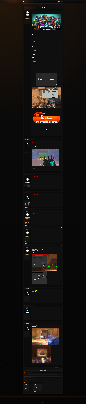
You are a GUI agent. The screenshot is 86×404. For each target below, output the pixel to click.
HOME (37, 1)
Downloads (40, 398)
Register (62, 1)
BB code (35, 384)
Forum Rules (35, 391)
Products (35, 398)
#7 (61, 245)
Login (59, 1)
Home (32, 398)
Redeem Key (49, 1)
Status (45, 1)
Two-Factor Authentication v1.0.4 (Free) (39, 401)
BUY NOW (43, 1)
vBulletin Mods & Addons (46, 401)
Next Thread (45, 370)
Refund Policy (43, 398)
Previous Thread (41, 370)
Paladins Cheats (43, 7)
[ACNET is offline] (27, 15)
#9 (61, 305)
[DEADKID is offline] (27, 145)
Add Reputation (26, 137)
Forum (39, 1)
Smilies (35, 385)
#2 (61, 139)
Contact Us (52, 398)
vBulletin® (40, 400)
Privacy (49, 398)
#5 (61, 209)
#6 (61, 227)
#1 (61, 9)
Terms (47, 398)
